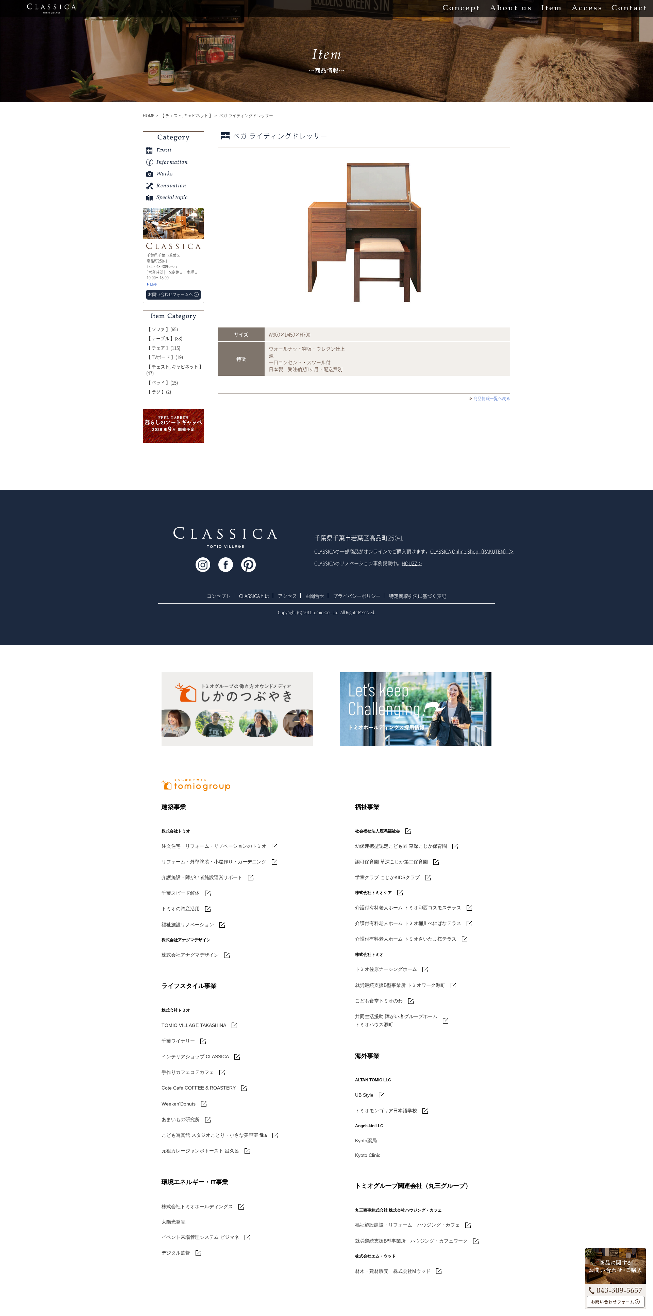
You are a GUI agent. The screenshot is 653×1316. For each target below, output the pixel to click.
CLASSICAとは (254, 595)
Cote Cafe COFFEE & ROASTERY (199, 1088)
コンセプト (219, 595)
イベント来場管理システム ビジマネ (200, 1237)
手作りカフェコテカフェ (188, 1072)
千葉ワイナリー (178, 1041)
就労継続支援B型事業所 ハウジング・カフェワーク (411, 1241)
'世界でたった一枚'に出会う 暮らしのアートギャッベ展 (173, 426)
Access (586, 8)
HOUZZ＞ (412, 563)
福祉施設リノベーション (188, 924)
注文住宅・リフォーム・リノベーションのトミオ (214, 846)
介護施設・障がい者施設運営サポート (202, 877)
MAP (153, 284)
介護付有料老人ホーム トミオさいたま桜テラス (405, 939)
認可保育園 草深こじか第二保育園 (391, 861)
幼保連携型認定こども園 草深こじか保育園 (401, 846)
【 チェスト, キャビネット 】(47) (175, 369)
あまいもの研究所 (181, 1119)
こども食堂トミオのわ (379, 1000)
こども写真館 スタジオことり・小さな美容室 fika (214, 1135)
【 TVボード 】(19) (164, 357)
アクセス (287, 595)
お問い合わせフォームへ (615, 1302)
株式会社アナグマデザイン (190, 955)
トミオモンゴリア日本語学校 (386, 1110)
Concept (461, 8)
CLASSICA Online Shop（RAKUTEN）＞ (472, 551)
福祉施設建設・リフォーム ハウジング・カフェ (407, 1225)
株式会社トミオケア (373, 892)
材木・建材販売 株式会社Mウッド (393, 1271)
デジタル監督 (176, 1252)
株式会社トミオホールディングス (197, 1206)
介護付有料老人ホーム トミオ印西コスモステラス (408, 907)
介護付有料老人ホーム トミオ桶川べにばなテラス (408, 923)
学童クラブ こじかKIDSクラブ (387, 877)
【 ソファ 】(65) (162, 329)
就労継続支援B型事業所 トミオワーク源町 (400, 985)
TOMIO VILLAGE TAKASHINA (194, 1025)
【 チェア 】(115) (163, 347)
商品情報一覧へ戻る (491, 398)
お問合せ (314, 595)
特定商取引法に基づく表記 (417, 595)
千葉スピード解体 (181, 893)
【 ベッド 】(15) (162, 382)
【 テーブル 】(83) (164, 338)
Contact (629, 8)
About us (510, 8)
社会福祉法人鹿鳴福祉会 (377, 831)
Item (551, 8)
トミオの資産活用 (181, 908)
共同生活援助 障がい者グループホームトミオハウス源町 (396, 1020)
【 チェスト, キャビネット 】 (186, 116)
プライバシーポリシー (357, 595)
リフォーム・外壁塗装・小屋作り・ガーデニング (214, 861)
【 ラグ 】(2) (158, 391)
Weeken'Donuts (179, 1104)
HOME (148, 116)
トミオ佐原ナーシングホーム (386, 969)
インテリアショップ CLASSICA (195, 1056)
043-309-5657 (615, 1289)
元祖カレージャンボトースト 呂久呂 (200, 1150)
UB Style (364, 1095)
